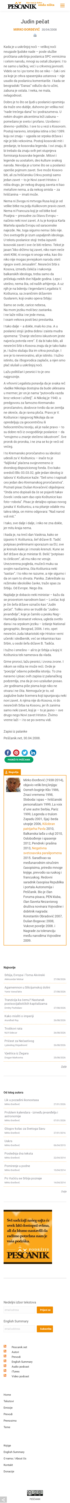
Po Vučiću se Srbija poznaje (23, 1178)
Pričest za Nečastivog (19, 1041)
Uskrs (8, 1141)
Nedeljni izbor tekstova (20, 1302)
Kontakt (8, 1465)
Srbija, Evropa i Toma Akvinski (24, 975)
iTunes (16, 1371)
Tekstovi (9, 1401)
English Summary (16, 1321)
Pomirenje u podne (17, 1166)
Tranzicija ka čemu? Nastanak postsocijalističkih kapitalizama (25, 1001)
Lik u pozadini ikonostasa (21, 1100)
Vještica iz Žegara (16, 1053)
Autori (15, 1352)
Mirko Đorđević (26, 29)
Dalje (63, 1066)
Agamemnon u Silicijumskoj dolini (27, 987)
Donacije (9, 1471)
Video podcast (20, 1376)
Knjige (7, 1445)
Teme (7, 1427)
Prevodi (16, 1357)
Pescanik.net (19, 1347)
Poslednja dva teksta (18, 1153)
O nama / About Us (15, 1458)
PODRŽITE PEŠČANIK (19, 759)
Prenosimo (10, 1420)
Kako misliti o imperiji (19, 1016)
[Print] (35, 35)
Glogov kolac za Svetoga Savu (24, 1128)
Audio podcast (20, 1366)
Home (7, 1394)
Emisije (8, 1407)
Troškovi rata (13, 1028)
